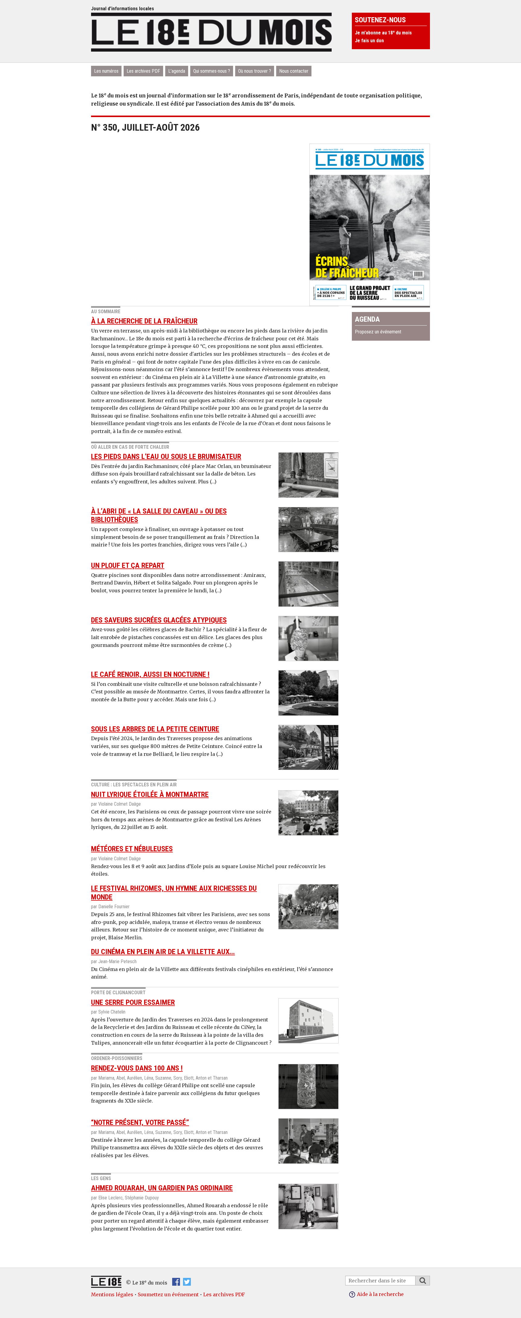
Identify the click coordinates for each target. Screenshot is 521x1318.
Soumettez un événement (168, 1294)
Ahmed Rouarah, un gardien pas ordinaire (162, 1188)
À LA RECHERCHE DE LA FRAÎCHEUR (144, 321)
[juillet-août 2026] (369, 223)
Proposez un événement (378, 332)
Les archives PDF (143, 71)
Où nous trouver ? (254, 71)
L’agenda (176, 71)
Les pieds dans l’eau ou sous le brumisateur (166, 456)
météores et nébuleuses (132, 849)
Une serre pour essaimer (133, 1002)
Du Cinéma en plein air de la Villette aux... (163, 951)
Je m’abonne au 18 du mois (383, 33)
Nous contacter (293, 71)
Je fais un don (369, 40)
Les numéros (106, 71)
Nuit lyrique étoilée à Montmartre (150, 794)
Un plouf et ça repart (127, 565)
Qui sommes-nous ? (211, 71)
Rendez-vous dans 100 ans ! (137, 1068)
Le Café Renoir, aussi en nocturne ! (150, 674)
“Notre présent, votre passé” (140, 1122)
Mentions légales (112, 1294)
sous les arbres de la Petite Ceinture (155, 729)
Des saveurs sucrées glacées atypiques (159, 620)
